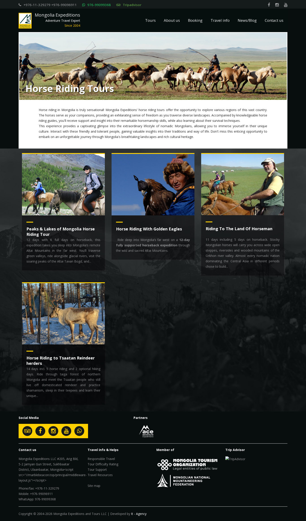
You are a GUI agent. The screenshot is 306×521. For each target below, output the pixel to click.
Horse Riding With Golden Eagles (149, 229)
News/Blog (247, 20)
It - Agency (139, 514)
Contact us (274, 20)
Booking (195, 20)
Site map (94, 486)
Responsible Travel (101, 459)
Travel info (220, 20)
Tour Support (97, 469)
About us (172, 20)
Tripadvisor (132, 4)
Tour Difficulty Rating (103, 464)
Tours (150, 20)
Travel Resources (100, 475)
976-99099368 (99, 4)
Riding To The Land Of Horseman (239, 228)
